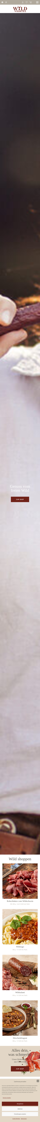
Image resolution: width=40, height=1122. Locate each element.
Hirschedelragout (20, 1038)
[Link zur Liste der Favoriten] (27, 2)
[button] (38, 1081)
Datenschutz (24, 1118)
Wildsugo (20, 947)
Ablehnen (20, 1109)
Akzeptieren (20, 1104)
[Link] (2, 2)
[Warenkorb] (31, 2)
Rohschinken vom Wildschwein (20, 901)
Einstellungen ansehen (20, 1114)
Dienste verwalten (7, 1097)
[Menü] (37, 2)
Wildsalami (20, 992)
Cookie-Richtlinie (16, 1118)
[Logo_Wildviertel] (20, 9)
